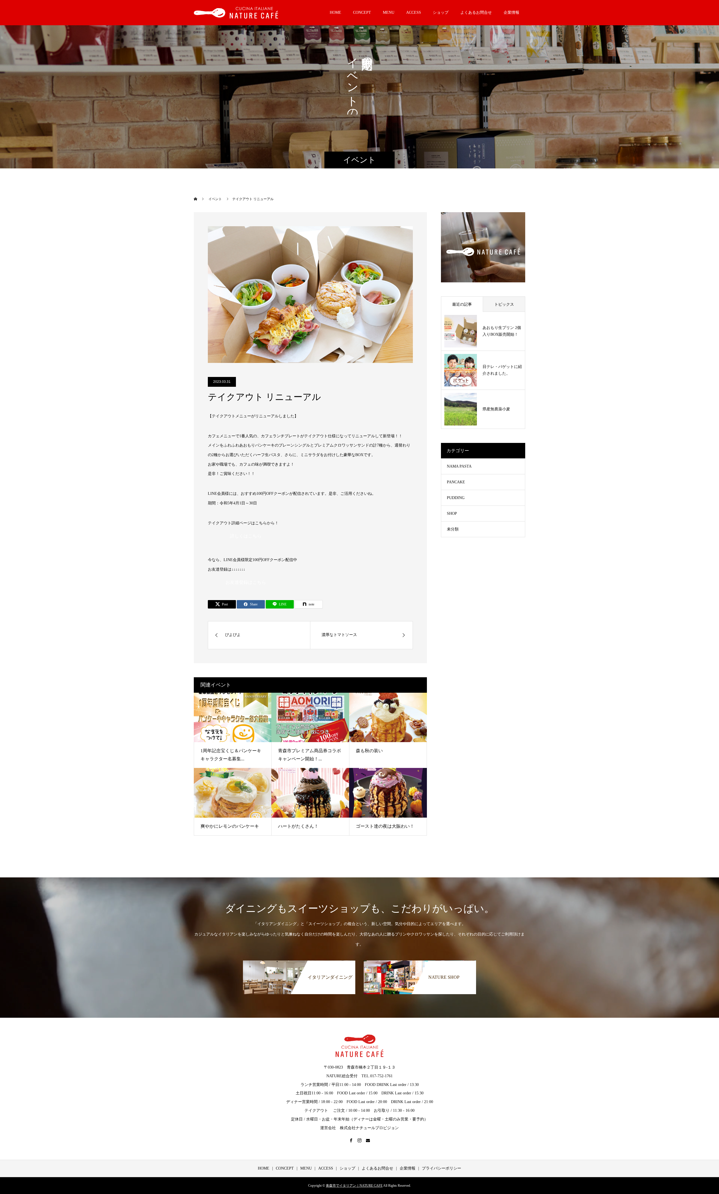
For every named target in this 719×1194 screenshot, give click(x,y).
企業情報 (511, 12)
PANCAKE (456, 482)
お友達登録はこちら (246, 582)
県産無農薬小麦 (496, 409)
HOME (335, 12)
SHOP (452, 513)
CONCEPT (362, 12)
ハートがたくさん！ (298, 826)
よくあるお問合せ (476, 12)
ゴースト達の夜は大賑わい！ (385, 826)
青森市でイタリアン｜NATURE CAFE (354, 1186)
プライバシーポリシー (441, 1168)
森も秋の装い (369, 750)
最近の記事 (462, 304)
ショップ (441, 12)
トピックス (504, 304)
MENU (388, 12)
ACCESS (413, 12)
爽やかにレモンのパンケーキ (230, 826)
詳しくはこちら (245, 536)
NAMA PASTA (459, 466)
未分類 (453, 529)
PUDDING (456, 498)
